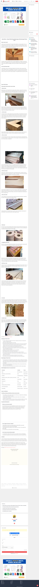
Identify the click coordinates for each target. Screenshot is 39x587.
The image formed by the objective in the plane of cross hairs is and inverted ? (34, 97)
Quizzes (20, 1)
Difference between (13, 483)
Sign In (34, 1)
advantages (5, 483)
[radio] (12, 463)
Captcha (3, 545)
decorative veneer (9, 483)
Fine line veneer (20, 483)
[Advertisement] (14, 32)
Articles (14, 1)
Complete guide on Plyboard (8, 336)
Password (3, 542)
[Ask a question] (37, 585)
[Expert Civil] (6, 1)
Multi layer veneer (24, 483)
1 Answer (33, 98)
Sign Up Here (16, 553)
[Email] (14, 523)
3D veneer (2, 483)
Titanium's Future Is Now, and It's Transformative (9, 508)
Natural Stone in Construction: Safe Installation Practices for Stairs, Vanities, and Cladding (14, 505)
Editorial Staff (14, 519)
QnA (17, 1)
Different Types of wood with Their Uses (9, 447)
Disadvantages (17, 483)
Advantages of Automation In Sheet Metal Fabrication (10, 509)
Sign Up (37, 1)
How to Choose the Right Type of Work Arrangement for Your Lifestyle (34, 44)
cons (7, 483)
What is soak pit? (33, 88)
